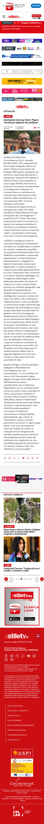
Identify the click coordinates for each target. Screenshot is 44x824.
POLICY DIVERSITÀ (14, 720)
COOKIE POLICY (13, 740)
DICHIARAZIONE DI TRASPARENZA (20, 725)
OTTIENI (36, 5)
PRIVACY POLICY (14, 715)
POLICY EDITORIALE (15, 706)
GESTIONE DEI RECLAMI (16, 730)
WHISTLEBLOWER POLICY (17, 735)
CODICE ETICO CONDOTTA (17, 711)
